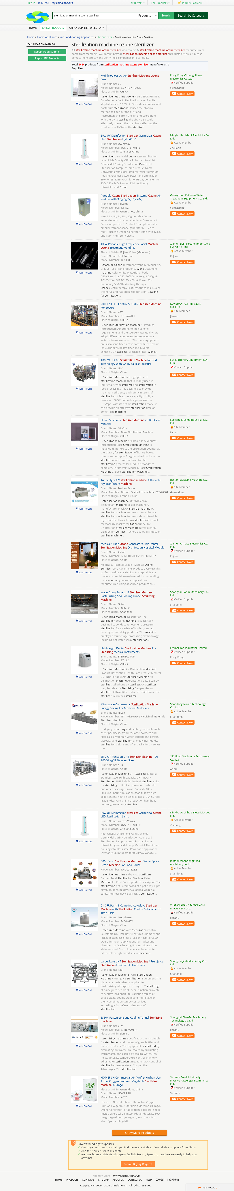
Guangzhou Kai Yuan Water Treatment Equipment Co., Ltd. (189, 196)
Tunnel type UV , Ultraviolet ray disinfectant (131, 481)
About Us (118, 1179)
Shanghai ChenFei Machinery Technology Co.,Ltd (188, 1018)
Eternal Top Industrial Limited (188, 648)
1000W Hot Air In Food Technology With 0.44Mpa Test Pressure (129, 361)
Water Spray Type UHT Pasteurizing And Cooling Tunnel (127, 595)
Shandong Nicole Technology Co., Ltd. (188, 705)
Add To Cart (85, 104)
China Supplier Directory (86, 27)
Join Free (43, 3)
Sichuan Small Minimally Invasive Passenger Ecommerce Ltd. (189, 1080)
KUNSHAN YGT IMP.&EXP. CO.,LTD (185, 305)
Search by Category (191, 16)
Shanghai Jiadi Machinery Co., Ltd (188, 962)
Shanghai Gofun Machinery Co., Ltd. (189, 593)
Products (72, 1179)
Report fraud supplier (47, 51)
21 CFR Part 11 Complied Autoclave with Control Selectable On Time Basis (131, 909)
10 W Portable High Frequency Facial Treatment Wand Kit (129, 245)
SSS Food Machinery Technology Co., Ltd (190, 758)
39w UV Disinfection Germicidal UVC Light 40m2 (131, 137)
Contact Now (185, 93)
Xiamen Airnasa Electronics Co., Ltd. (189, 545)
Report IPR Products (47, 58)
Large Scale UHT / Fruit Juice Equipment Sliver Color (132, 963)
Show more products (139, 1133)
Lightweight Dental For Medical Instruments (128, 650)
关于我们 (160, 1179)
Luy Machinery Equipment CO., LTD (189, 361)
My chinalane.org (62, 3)
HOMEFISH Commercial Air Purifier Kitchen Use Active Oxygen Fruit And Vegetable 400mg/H (131, 1081)
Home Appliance (47, 37)
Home (33, 27)
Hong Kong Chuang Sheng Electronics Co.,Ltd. (186, 77)
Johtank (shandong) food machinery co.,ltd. (185, 862)
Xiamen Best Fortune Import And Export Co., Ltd (190, 245)
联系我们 (174, 1179)
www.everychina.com (126, 1175)
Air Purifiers (104, 37)
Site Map (103, 1179)
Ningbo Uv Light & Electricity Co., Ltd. (190, 136)
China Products (53, 27)
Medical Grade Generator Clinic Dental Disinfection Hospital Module (132, 545)
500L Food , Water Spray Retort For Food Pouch (130, 863)
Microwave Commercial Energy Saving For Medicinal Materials (129, 706)
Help (149, 1179)
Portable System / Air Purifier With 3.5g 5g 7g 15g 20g (131, 197)
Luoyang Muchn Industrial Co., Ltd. (188, 421)
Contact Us (135, 1179)
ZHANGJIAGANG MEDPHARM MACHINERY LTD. (187, 906)
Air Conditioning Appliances (77, 37)
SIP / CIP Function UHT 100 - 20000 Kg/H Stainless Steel (130, 758)
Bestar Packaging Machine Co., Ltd (188, 481)
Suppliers (88, 1179)
